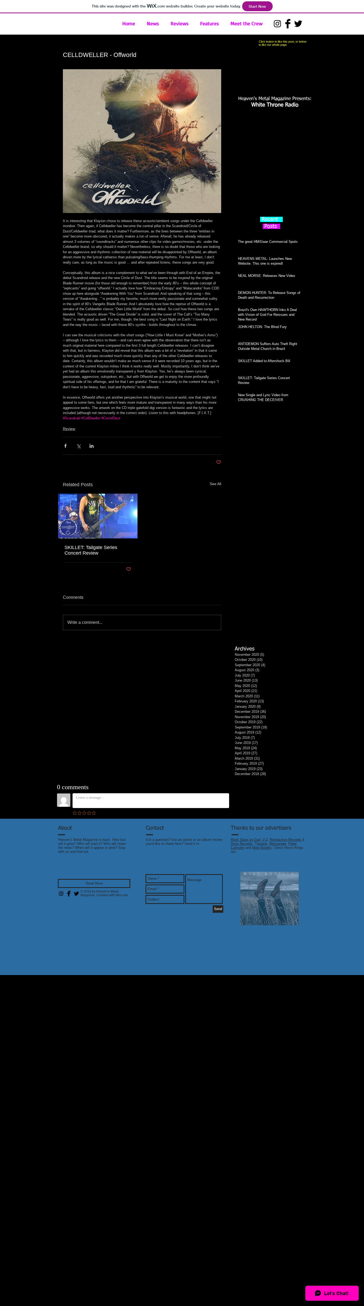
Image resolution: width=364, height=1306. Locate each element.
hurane (262, 844)
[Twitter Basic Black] (298, 23)
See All (215, 484)
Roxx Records (242, 844)
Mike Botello (261, 848)
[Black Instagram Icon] (277, 23)
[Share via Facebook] (65, 445)
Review (69, 429)
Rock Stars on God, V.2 (249, 840)
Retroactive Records (286, 840)
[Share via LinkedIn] (91, 445)
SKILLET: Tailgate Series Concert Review (90, 550)
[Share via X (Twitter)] (78, 445)
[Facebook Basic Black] (288, 23)
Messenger (277, 844)
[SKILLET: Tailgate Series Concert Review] (97, 516)
